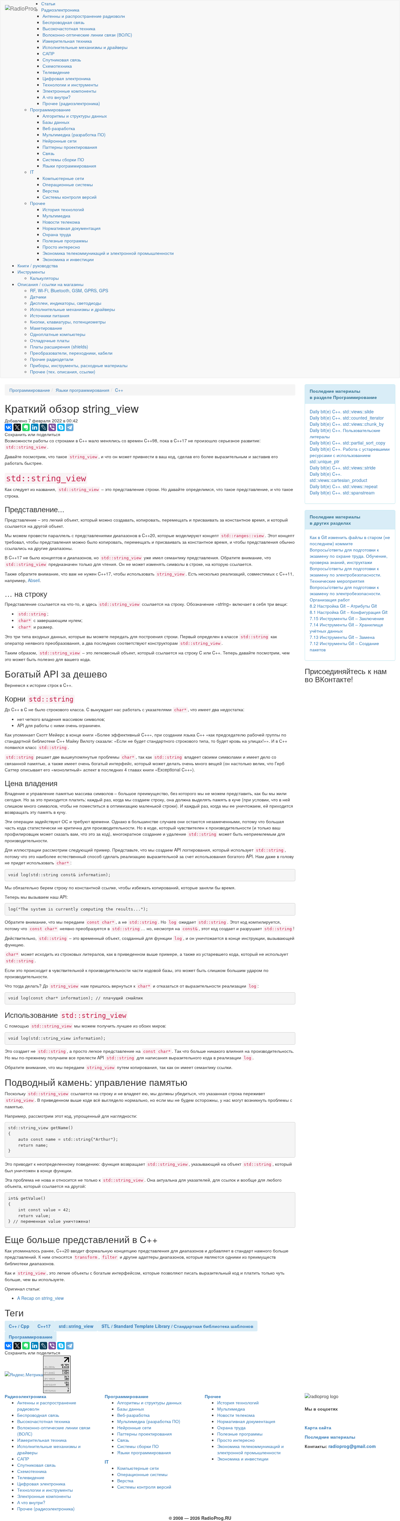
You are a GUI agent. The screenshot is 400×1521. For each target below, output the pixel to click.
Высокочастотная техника (68, 28)
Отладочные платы (49, 340)
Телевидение (56, 72)
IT (32, 172)
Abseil (34, 580)
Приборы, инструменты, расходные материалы (79, 365)
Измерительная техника (67, 41)
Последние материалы (330, 1437)
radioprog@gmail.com (352, 1446)
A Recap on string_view (40, 1298)
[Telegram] (69, 427)
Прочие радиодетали (51, 359)
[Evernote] (26, 427)
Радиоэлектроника (60, 10)
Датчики (38, 297)
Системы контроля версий (69, 197)
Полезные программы (65, 240)
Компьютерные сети (63, 178)
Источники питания (49, 315)
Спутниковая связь (61, 59)
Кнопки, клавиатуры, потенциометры (68, 321)
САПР (48, 53)
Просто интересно (61, 247)
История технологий (63, 209)
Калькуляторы (44, 278)
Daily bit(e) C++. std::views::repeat (344, 486)
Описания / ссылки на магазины (50, 284)
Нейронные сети (59, 141)
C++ (119, 390)
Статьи (48, 3)
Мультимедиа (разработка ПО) (74, 134)
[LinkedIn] (34, 427)
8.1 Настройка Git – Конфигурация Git (349, 612)
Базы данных (55, 122)
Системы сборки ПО (63, 159)
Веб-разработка (58, 128)
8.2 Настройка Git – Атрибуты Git (343, 606)
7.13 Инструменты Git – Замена (342, 637)
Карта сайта (318, 1427)
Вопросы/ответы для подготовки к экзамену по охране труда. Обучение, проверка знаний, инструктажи (349, 556)
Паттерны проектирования (69, 147)
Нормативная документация (71, 228)
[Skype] (61, 427)
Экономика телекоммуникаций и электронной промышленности (108, 253)
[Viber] (52, 427)
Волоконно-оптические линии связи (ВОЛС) (87, 35)
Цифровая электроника (66, 78)
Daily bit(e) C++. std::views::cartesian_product (338, 477)
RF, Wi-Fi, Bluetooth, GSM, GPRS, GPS (69, 290)
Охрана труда (56, 234)
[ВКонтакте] (8, 427)
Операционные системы (67, 184)
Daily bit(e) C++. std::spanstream (342, 492)
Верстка (50, 190)
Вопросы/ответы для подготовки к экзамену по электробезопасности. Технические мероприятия (345, 574)
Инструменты (31, 272)
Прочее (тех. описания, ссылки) (62, 371)
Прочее (37, 203)
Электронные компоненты (69, 91)
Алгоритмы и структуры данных (74, 116)
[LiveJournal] (43, 427)
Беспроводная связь (63, 22)
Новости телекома (61, 222)
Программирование (50, 109)
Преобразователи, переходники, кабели (71, 353)
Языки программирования (69, 166)
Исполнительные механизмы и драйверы (85, 47)
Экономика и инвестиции (68, 259)
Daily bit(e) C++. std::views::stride (343, 467)
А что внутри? (56, 97)
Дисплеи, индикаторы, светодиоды (65, 303)
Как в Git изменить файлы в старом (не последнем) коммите (350, 540)
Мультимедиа (56, 215)
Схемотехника (57, 66)
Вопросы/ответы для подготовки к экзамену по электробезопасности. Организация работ (345, 593)
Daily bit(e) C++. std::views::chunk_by (347, 424)
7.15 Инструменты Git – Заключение (347, 618)
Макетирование (46, 328)
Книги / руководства (38, 265)
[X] (17, 427)
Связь (48, 153)
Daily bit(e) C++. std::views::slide (342, 411)
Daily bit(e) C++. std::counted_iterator (347, 418)
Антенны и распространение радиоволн (83, 16)
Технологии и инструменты (70, 84)
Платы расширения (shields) (59, 346)
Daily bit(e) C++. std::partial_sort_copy (347, 443)
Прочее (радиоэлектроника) (71, 103)
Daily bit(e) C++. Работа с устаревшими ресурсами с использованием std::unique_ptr (350, 455)
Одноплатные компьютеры (57, 334)
